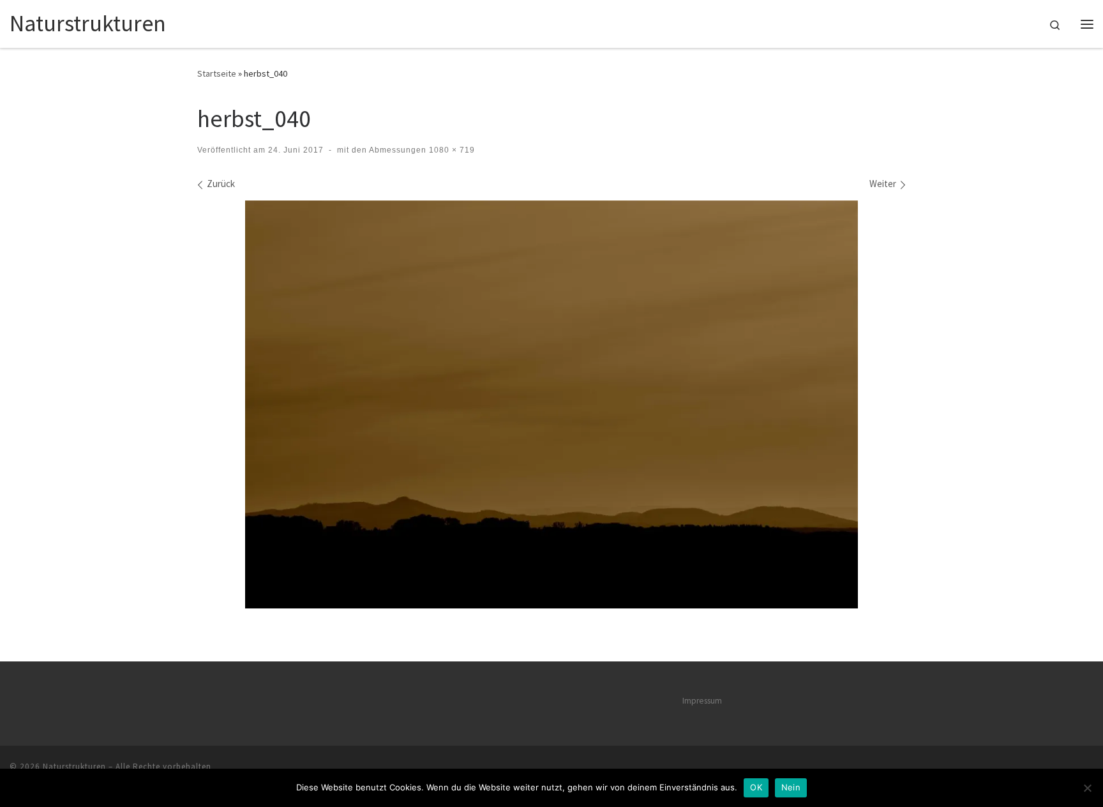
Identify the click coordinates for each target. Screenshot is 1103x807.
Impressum (702, 700)
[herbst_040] (551, 404)
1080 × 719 (450, 150)
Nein (790, 787)
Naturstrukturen (74, 766)
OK (756, 787)
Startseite (216, 73)
